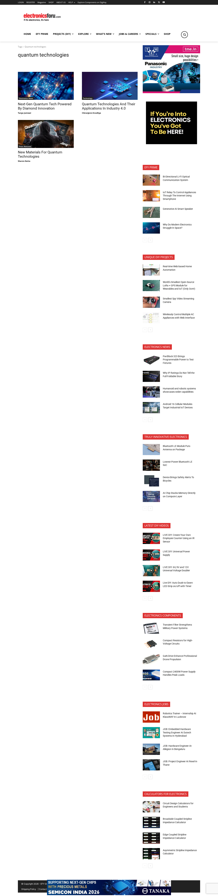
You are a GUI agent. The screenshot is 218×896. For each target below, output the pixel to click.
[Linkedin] (154, 2)
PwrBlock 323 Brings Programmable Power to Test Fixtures (178, 359)
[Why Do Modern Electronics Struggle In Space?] (151, 228)
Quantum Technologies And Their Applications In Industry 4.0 (108, 106)
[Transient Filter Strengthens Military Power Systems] (151, 628)
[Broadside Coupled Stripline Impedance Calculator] (151, 822)
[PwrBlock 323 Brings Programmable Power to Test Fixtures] (151, 359)
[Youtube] (164, 2)
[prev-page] (145, 240)
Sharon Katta (24, 161)
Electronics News (26, 98)
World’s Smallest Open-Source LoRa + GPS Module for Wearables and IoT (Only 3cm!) (179, 285)
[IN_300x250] (171, 92)
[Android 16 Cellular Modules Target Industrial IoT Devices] (151, 407)
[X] (159, 2)
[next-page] (150, 240)
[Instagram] (149, 2)
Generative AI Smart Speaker (178, 208)
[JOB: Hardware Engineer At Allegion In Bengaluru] (151, 749)
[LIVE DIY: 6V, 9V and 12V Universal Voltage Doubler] (151, 570)
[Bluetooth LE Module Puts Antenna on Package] (151, 449)
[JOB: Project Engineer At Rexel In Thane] (151, 765)
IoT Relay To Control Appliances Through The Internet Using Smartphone (179, 195)
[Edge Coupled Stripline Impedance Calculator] (151, 838)
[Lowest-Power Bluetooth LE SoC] (151, 465)
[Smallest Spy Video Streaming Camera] (151, 302)
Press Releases (25, 146)
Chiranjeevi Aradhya (91, 113)
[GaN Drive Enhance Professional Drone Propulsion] (151, 659)
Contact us (44, 889)
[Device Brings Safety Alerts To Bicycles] (151, 480)
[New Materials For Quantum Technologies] (46, 134)
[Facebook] (145, 2)
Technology (87, 98)
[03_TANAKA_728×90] (109, 894)
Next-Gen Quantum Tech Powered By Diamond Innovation (45, 106)
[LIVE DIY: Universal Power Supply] (151, 555)
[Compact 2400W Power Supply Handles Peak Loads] (151, 675)
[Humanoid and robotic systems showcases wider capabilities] (151, 392)
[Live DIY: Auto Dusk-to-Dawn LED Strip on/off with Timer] (151, 586)
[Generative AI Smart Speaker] (151, 212)
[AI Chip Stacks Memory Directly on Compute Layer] (151, 496)
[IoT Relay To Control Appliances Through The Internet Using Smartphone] (151, 195)
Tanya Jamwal (24, 113)
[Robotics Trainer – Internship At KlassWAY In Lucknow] (151, 717)
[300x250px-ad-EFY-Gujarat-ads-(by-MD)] (171, 143)
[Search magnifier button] (184, 34)
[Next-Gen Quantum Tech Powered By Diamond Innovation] (46, 86)
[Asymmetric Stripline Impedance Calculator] (151, 853)
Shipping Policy (28, 889)
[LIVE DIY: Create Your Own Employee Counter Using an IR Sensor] (151, 538)
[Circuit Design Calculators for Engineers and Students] (151, 806)
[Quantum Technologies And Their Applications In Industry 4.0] (110, 86)
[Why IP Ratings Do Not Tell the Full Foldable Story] (151, 376)
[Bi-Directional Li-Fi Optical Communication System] (151, 180)
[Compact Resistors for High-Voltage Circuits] (151, 643)
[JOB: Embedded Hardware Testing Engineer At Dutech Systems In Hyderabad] (151, 732)
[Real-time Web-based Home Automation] (151, 270)
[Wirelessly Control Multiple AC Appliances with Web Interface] (151, 318)
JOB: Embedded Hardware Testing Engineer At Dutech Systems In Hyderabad (177, 732)
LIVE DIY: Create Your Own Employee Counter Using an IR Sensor (178, 538)
